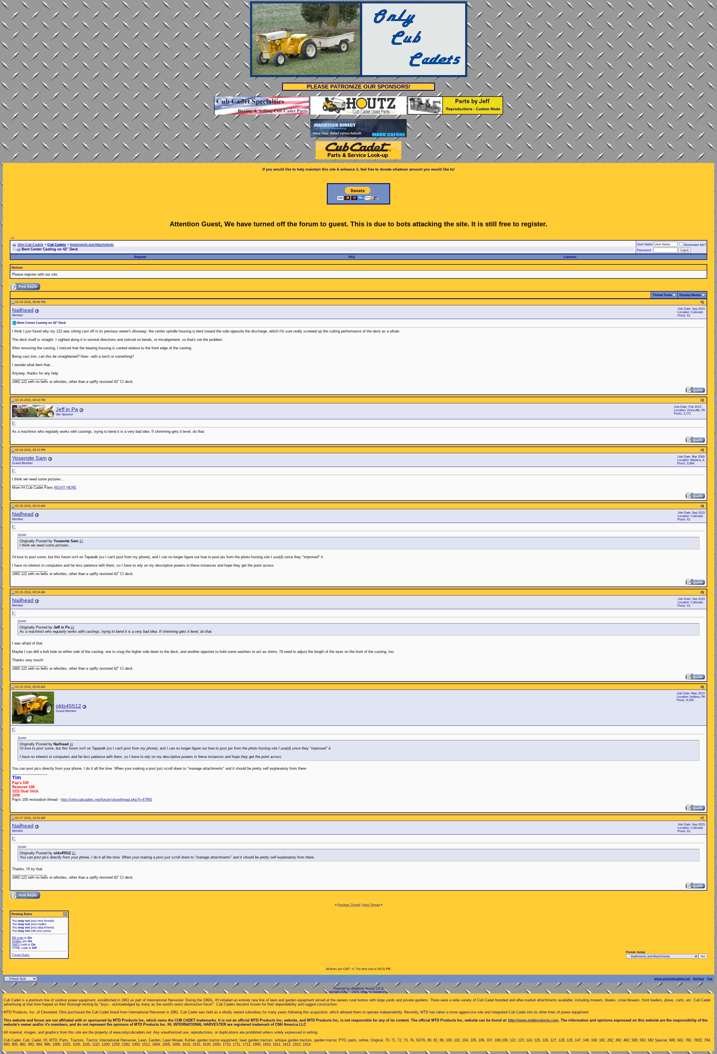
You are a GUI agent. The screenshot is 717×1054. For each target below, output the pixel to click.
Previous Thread (348, 904)
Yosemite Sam (29, 458)
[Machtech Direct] (358, 136)
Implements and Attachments (92, 245)
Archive (698, 978)
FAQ (351, 257)
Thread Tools (662, 295)
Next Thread (371, 904)
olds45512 (68, 706)
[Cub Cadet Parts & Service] (358, 158)
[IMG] (16, 944)
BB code (18, 937)
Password (644, 250)
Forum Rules (21, 955)
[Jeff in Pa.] (455, 113)
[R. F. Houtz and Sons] (358, 113)
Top (710, 978)
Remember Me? (695, 244)
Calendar (569, 257)
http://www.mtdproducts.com (533, 1020)
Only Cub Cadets (30, 245)
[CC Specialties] (262, 113)
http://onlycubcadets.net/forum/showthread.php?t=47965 (106, 799)
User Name (645, 244)
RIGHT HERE (65, 487)
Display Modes (690, 295)
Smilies (17, 941)
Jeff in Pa (67, 409)
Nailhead (23, 310)
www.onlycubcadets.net (672, 978)
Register (140, 257)
